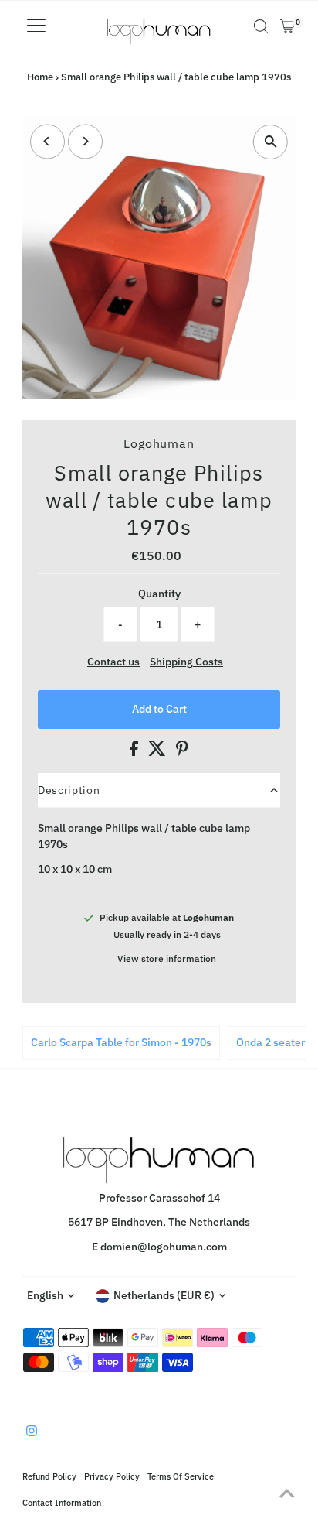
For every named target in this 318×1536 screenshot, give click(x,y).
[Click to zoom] (270, 142)
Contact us (113, 662)
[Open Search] (261, 26)
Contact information (61, 1502)
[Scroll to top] (287, 1493)
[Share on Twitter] (158, 752)
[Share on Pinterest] (182, 752)
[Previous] (47, 141)
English (45, 1295)
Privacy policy (112, 1476)
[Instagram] (31, 1432)
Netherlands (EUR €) (164, 1295)
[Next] (85, 141)
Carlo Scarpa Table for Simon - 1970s (121, 1042)
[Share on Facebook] (135, 752)
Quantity (159, 593)
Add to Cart (159, 709)
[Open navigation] (36, 26)
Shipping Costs (186, 662)
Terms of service (180, 1476)
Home (40, 77)
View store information (166, 958)
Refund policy (49, 1476)
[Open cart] (287, 26)
